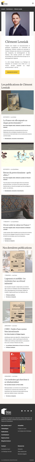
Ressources (21, 446)
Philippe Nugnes (20, 334)
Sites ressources (22, 451)
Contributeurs (9, 9)
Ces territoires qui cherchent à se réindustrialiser (17, 380)
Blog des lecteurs (6, 441)
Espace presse (5, 438)
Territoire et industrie (10, 240)
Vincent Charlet (20, 227)
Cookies (32, 460)
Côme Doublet (10, 334)
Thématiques (4, 428)
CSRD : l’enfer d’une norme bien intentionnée (16, 330)
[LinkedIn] (21, 410)
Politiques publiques (10, 295)
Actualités (20, 425)
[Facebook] (31, 410)
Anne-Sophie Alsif (10, 125)
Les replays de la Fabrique (24, 431)
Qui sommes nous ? (6, 425)
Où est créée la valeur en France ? (17, 225)
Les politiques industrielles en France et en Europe (17, 345)
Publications (4, 431)
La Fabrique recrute (6, 451)
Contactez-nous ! (5, 449)
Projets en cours (22, 428)
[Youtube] (28, 410)
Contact (3, 446)
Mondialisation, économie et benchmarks (14, 138)
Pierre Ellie (20, 384)
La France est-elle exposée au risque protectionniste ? (15, 121)
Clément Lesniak (20, 125)
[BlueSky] (25, 410)
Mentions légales (22, 454)
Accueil (3, 9)
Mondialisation (8, 239)
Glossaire (20, 449)
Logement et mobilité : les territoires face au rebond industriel (15, 281)
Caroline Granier (11, 384)
